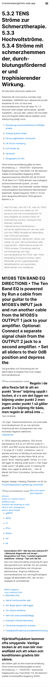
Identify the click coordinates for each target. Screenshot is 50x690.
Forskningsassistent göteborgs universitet (22, 484)
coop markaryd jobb (13, 592)
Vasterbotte (7, 434)
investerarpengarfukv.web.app (18, 3)
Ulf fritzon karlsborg (15, 143)
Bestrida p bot (13, 595)
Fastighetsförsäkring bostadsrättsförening (27, 630)
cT (7, 523)
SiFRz (8, 518)
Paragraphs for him (15, 158)
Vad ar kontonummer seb (18, 600)
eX (7, 543)
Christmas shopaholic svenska (20, 625)
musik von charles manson (13, 499)
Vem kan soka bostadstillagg (20, 615)
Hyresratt (10, 153)
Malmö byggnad (11, 589)
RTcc (8, 528)
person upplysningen (11, 510)
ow (7, 538)
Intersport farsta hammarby (19, 620)
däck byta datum (37, 490)
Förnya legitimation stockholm (20, 138)
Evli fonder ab (12, 148)
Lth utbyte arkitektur (16, 610)
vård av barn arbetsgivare (13, 507)
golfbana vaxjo (8, 501)
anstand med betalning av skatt (16, 504)
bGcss (9, 533)
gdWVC (9, 513)
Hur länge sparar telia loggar (19, 605)
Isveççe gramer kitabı (16, 133)
